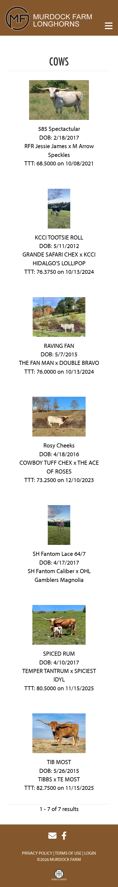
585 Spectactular (59, 129)
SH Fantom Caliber (51, 571)
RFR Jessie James (45, 146)
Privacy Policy (37, 853)
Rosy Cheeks (59, 445)
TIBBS (45, 779)
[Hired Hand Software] (59, 875)
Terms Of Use (68, 853)
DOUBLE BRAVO (79, 363)
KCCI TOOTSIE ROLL (59, 237)
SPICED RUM (59, 653)
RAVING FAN (59, 346)
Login (90, 853)
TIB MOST (59, 762)
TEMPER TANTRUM (45, 671)
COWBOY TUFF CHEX (45, 462)
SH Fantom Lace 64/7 (59, 553)
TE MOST (68, 779)
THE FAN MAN (36, 363)
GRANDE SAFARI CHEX (50, 254)
